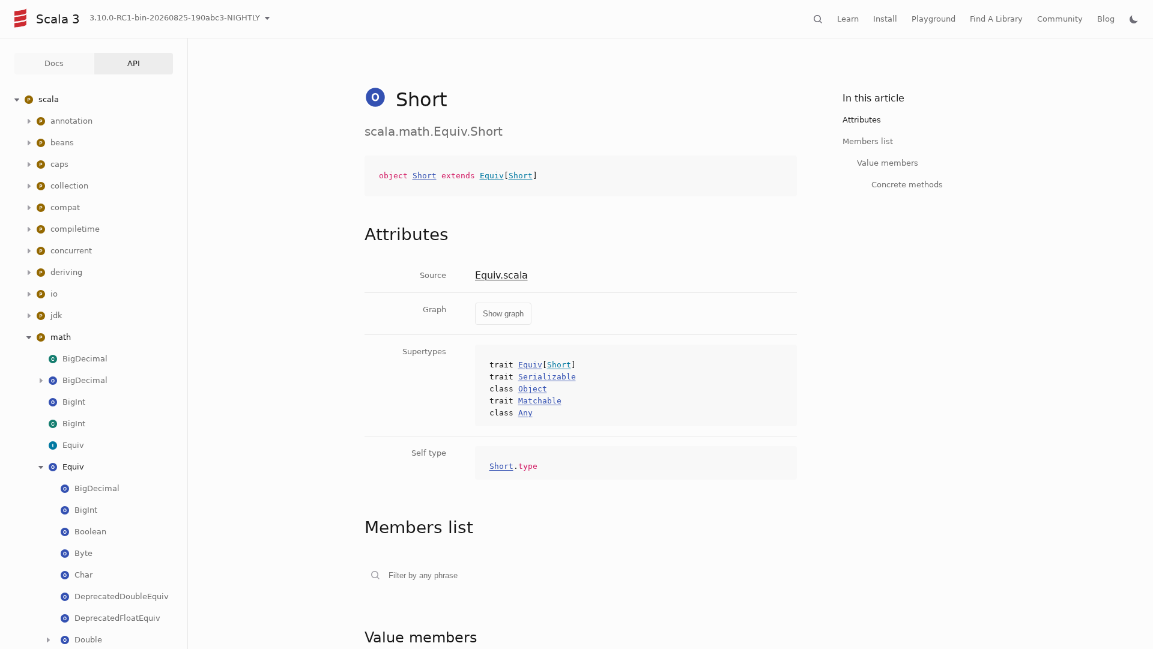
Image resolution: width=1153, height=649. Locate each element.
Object (532, 388)
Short (425, 175)
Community (1060, 18)
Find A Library (996, 18)
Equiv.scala (501, 275)
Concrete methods (907, 184)
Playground (933, 18)
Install (885, 18)
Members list (868, 141)
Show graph (503, 313)
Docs (54, 63)
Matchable (539, 400)
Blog (1106, 18)
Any (525, 412)
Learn (848, 18)
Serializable (547, 376)
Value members (887, 163)
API (133, 63)
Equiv (492, 175)
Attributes (862, 119)
